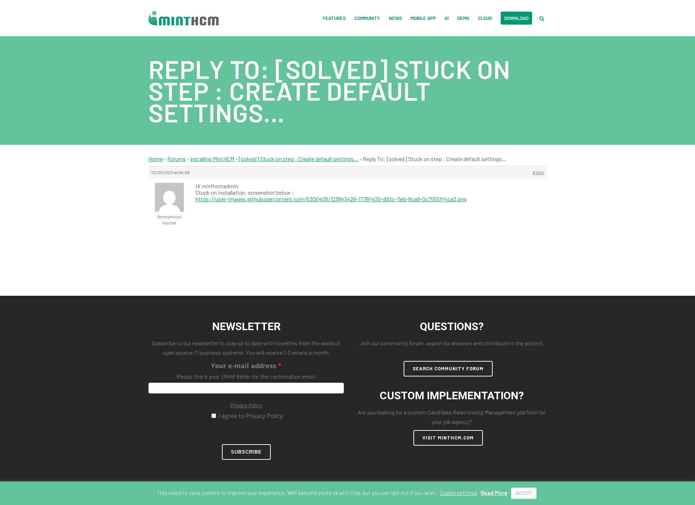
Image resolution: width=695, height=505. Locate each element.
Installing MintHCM (212, 158)
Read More (494, 492)
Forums (176, 158)
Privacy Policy (246, 405)
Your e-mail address (243, 365)
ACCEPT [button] (523, 493)
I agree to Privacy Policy (251, 416)
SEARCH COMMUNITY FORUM (448, 368)
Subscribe (246, 452)
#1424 (538, 172)
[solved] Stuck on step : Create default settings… (298, 158)
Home (155, 158)
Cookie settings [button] (458, 492)
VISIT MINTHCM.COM (448, 438)
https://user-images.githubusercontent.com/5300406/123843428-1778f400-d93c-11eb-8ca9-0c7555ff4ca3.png (331, 198)
